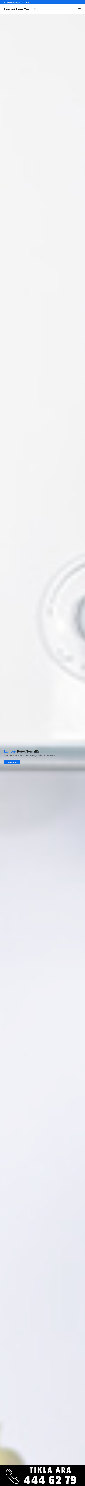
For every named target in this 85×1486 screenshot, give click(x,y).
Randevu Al (12, 762)
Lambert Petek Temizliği (20, 9)
